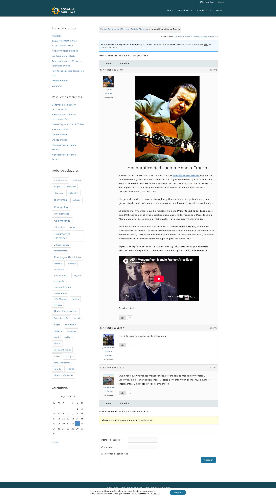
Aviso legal (112, 487)
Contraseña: (107, 447)
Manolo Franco (61, 275)
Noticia (75, 299)
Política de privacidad (157, 487)
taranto (57, 369)
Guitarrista (59, 269)
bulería (76, 200)
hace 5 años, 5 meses (189, 44)
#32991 (213, 70)
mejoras (77, 275)
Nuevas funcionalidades (65, 50)
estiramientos (60, 251)
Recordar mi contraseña (116, 453)
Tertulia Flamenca (139, 29)
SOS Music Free (60, 129)
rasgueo (58, 331)
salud (56, 337)
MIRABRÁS (59, 281)
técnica (70, 369)
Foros (219, 10)
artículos (73, 193)
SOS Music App (207, 2)
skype (57, 343)
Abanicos (76, 180)
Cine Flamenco (61, 214)
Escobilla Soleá (60, 80)
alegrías (57, 187)
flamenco (58, 264)
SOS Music (183, 10)
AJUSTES (156, 494)
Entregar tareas (61, 245)
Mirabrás (56, 35)
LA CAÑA (57, 85)
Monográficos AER (62, 287)
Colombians (59, 227)
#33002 (213, 367)
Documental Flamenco (62, 236)
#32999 (213, 328)
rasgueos (71, 331)
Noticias (58, 305)
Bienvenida (60, 199)
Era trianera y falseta (63, 56)
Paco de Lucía (61, 318)
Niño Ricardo (60, 299)
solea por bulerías (62, 350)
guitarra (72, 264)
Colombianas (62, 220)
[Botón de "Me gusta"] (122, 317)
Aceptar (178, 492)
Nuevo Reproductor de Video (68, 124)
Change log (61, 207)
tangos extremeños (63, 363)
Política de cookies (131, 487)
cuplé (72, 227)
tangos (69, 356)
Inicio (170, 10)
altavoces (71, 187)
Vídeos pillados (60, 134)
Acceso (221, 2)
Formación (202, 10)
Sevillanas (68, 337)
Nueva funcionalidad (65, 311)
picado (77, 318)
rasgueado (70, 324)
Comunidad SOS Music (118, 29)
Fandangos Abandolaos (67, 257)
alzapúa (58, 193)
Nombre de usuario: (111, 440)
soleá (57, 356)
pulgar (57, 325)
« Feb (55, 442)
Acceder (208, 460)
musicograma (60, 293)
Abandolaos (60, 180)
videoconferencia (63, 375)
